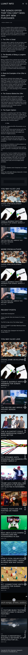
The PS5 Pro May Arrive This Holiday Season (12, 241)
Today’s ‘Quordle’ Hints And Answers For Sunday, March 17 (13, 222)
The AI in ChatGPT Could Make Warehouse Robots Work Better (12, 433)
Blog (2, 357)
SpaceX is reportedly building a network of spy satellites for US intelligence (13, 638)
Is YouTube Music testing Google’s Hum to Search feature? (13, 612)
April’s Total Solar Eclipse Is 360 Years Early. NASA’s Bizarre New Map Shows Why (13, 560)
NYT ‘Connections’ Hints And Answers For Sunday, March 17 (14, 586)
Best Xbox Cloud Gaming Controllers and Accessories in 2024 (12, 534)
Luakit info (7, 4)
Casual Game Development (11, 203)
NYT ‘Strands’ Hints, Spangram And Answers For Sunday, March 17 (14, 459)
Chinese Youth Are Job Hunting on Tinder (11, 510)
